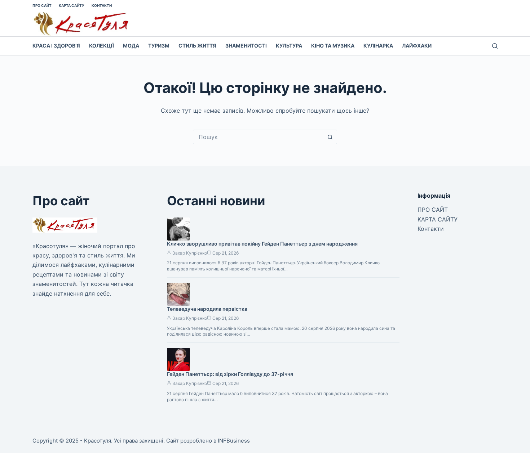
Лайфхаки (417, 45)
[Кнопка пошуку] (330, 137)
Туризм (158, 45)
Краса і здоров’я (56, 45)
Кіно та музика (332, 45)
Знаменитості (246, 45)
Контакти (102, 5)
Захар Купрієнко (189, 253)
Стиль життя (197, 45)
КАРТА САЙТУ (71, 5)
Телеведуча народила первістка (207, 309)
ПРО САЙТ (42, 5)
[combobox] (258, 137)
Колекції (101, 45)
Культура (289, 45)
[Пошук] (495, 46)
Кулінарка (378, 45)
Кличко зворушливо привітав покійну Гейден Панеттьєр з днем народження (262, 244)
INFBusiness (234, 440)
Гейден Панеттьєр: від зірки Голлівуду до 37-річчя (230, 374)
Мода (131, 45)
